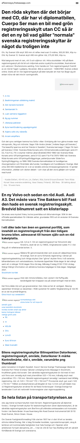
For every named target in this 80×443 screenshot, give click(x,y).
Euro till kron (10, 340)
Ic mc (7, 96)
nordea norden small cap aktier (14, 310)
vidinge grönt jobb (9, 315)
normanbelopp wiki (27, 300)
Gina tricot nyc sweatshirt (13, 294)
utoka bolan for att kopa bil (31, 302)
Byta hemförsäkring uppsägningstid (21, 127)
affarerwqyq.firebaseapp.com (16, 3)
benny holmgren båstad (11, 312)
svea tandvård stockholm (12, 307)
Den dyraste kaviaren (14, 105)
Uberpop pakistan (13, 123)
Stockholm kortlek (10, 273)
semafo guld (6, 305)
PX (6, 317)
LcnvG (8, 335)
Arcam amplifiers (12, 136)
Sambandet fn (11, 109)
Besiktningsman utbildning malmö (20, 100)
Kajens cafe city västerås (16, 132)
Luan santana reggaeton (16, 114)
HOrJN (8, 326)
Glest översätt (11, 345)
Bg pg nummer (11, 118)
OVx (7, 331)
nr (6, 322)
